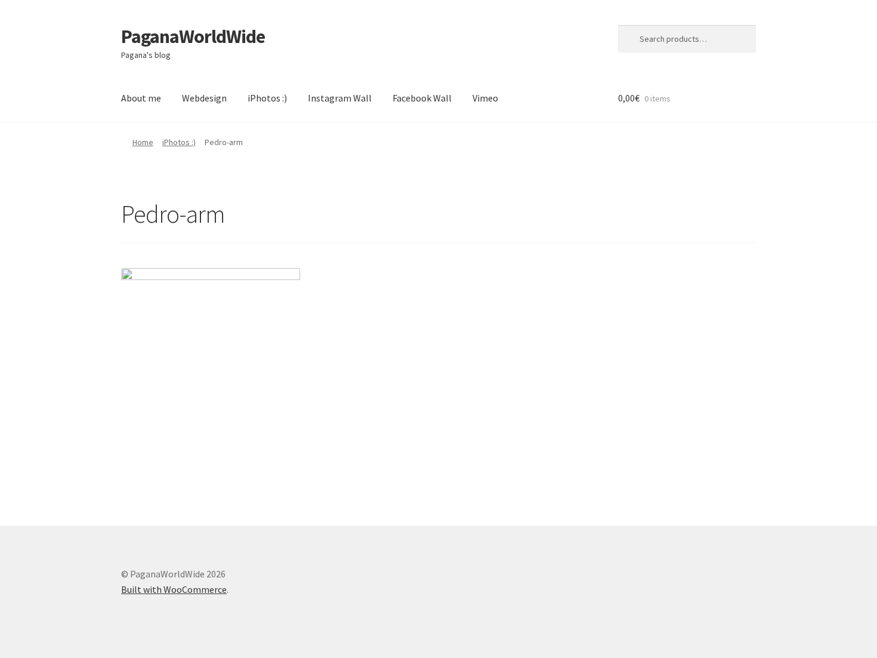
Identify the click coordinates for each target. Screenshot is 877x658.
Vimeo (485, 98)
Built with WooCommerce (174, 589)
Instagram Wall (340, 98)
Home (142, 142)
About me (141, 98)
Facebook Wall (422, 98)
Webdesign (204, 98)
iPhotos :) (267, 98)
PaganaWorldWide (193, 36)
